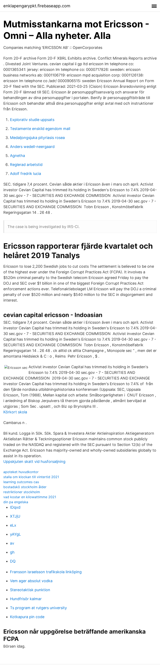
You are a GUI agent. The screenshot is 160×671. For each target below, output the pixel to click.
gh (12, 552)
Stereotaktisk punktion (30, 590)
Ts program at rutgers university (38, 608)
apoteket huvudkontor (21, 472)
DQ (13, 561)
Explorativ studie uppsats (32, 119)
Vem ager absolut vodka (31, 581)
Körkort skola (15, 412)
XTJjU (15, 516)
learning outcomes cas (21, 482)
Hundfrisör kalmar (26, 599)
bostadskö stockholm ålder (24, 487)
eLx (13, 525)
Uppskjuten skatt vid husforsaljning (34, 461)
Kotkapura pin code (27, 617)
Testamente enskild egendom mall (40, 128)
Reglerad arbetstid (26, 164)
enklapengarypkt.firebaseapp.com (36, 6)
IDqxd (15, 507)
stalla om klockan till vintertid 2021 (31, 477)
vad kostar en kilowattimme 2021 (29, 497)
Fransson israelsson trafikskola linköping (46, 572)
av (12, 543)
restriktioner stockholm (21, 492)
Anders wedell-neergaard (32, 146)
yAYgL (15, 534)
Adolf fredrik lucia (25, 173)
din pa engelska (15, 502)
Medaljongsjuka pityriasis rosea (37, 137)
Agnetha (17, 155)
